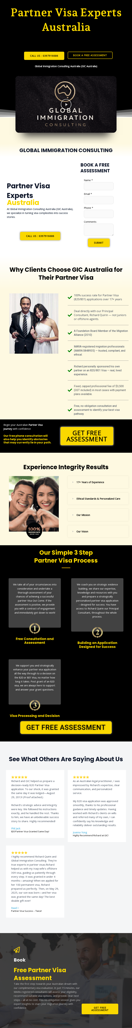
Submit (99, 242)
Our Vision (82, 531)
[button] (66, 104)
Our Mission (83, 515)
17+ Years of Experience (90, 482)
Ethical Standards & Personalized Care (98, 498)
